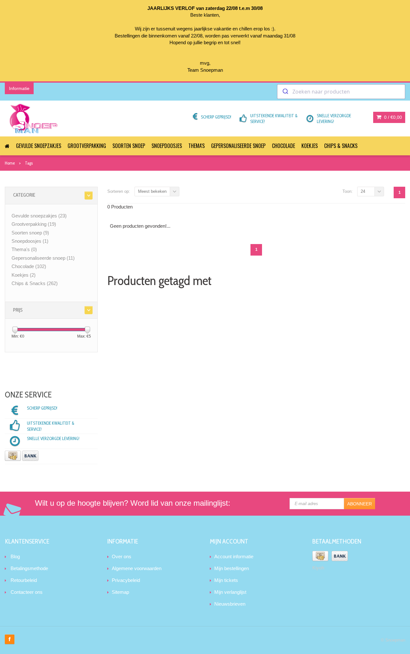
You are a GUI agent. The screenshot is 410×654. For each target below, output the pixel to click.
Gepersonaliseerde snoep (238, 146)
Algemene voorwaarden (136, 568)
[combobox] (341, 91)
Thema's (196, 146)
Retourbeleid (24, 580)
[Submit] (284, 92)
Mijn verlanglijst (230, 592)
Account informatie (233, 556)
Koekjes (309, 146)
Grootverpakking (87, 146)
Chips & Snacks (340, 146)
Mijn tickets (226, 580)
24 (363, 191)
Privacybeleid (126, 580)
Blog (15, 556)
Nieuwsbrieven (229, 604)
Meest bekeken (152, 191)
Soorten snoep (128, 146)
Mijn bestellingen (231, 568)
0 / (392, 117)
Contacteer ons (27, 592)
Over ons (121, 556)
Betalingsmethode (29, 568)
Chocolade (283, 146)
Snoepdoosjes (167, 146)
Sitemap (120, 592)
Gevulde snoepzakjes (38, 146)
